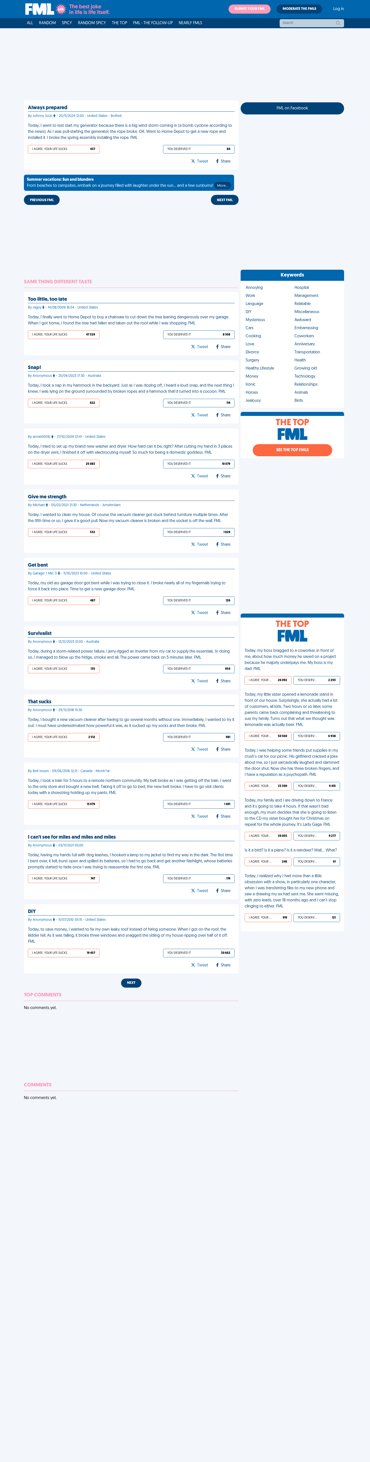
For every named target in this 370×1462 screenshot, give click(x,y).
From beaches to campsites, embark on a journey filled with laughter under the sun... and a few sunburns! (127, 183)
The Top (119, 23)
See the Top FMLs (292, 450)
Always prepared (47, 107)
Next (131, 983)
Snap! (34, 367)
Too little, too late (47, 299)
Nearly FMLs (190, 23)
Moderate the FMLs (299, 9)
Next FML (225, 200)
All (30, 23)
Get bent (38, 565)
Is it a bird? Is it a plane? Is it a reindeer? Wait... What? (291, 850)
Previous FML (42, 200)
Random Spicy (92, 23)
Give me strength (47, 497)
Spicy (67, 23)
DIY (32, 911)
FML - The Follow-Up (153, 23)
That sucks (39, 702)
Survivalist (40, 633)
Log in (338, 9)
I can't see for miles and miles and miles (72, 837)
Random (47, 23)
